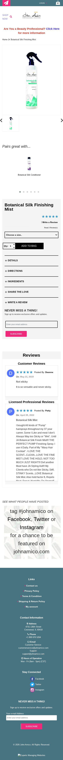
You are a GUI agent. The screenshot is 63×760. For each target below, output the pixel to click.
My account (32, 606)
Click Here (52, 28)
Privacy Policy (31, 591)
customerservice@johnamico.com (33, 648)
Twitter (41, 519)
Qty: (6, 246)
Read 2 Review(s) (51, 228)
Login (42, 3)
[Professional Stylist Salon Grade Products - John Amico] (31, 17)
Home (4, 39)
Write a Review (50, 222)
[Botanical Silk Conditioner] (29, 164)
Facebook (19, 519)
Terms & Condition (32, 596)
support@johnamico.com (33, 654)
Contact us (32, 585)
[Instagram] (31, 691)
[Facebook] (31, 680)
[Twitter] (31, 686)
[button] (20, 191)
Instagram (31, 527)
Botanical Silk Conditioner (29, 175)
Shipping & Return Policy (32, 601)
